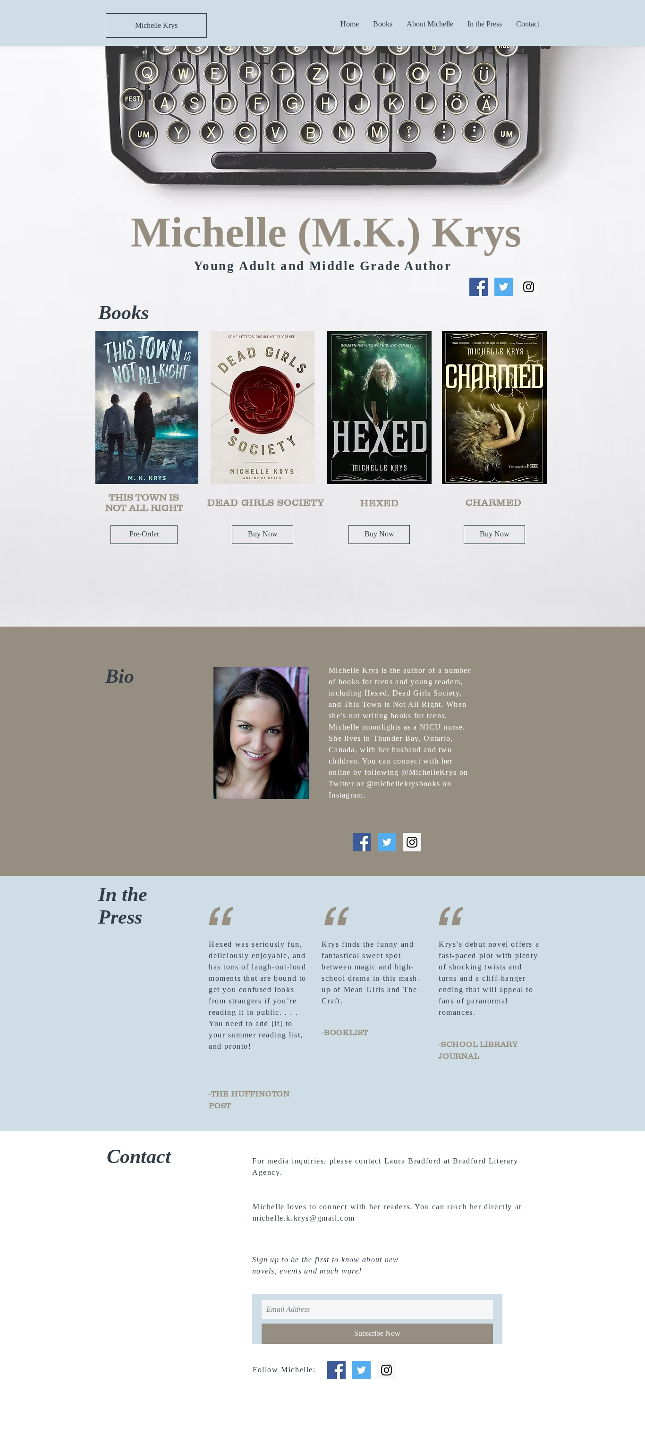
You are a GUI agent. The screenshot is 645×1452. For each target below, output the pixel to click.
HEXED (379, 503)
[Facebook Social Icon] (478, 287)
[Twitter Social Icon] (503, 287)
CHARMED (494, 502)
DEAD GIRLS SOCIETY (265, 502)
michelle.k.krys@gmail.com (304, 1218)
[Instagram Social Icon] (528, 287)
